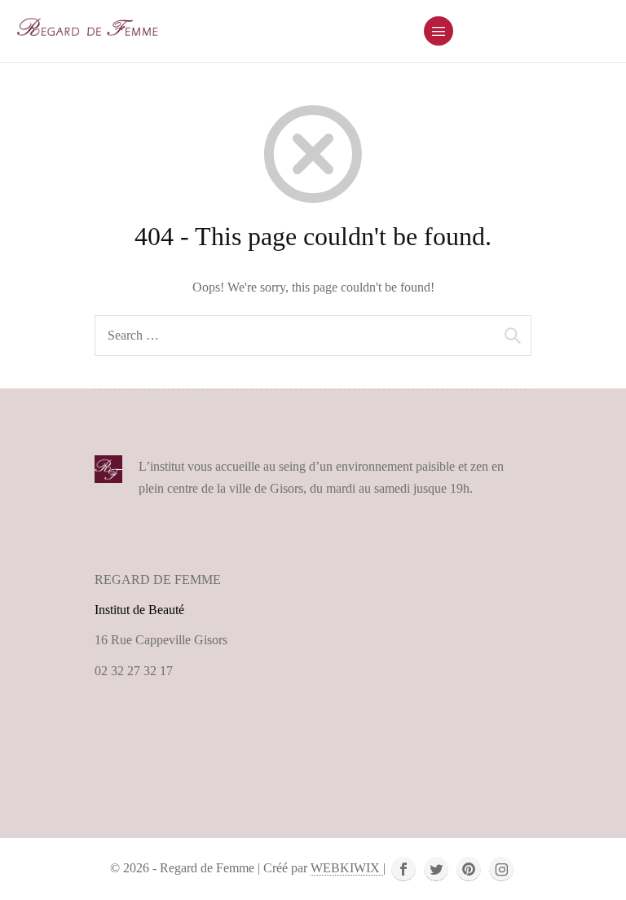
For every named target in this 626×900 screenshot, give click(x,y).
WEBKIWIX (347, 868)
